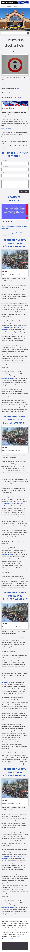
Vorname (4, 160)
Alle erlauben (15, 948)
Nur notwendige (15, 944)
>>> (25, 84)
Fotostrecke (9, 327)
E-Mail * (3, 173)
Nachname (4, 166)
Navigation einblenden (10, 6)
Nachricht (4, 179)
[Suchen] (28, 33)
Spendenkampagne (7, 378)
